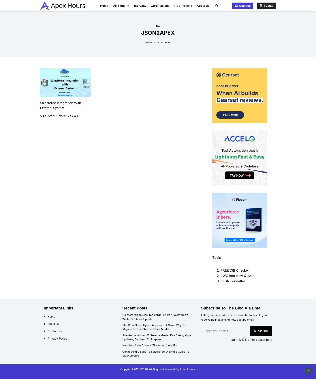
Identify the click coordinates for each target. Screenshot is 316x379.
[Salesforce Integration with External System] (65, 82)
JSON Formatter (233, 281)
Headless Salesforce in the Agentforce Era (149, 345)
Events (268, 6)
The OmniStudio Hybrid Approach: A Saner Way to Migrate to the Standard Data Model (154, 327)
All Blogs (119, 6)
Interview (139, 6)
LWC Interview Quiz (236, 276)
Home (104, 6)
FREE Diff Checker (235, 270)
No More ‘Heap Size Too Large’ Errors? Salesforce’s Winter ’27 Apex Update (155, 317)
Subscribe (261, 331)
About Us (203, 6)
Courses (245, 6)
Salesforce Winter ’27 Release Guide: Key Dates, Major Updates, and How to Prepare (157, 337)
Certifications (160, 6)
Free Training (183, 6)
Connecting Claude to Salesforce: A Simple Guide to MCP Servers (155, 354)
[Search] (216, 5)
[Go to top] (308, 371)
